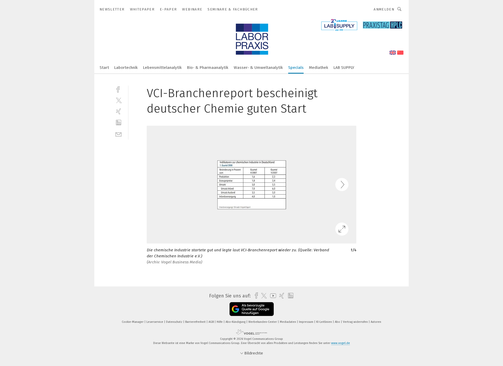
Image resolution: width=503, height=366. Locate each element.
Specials (296, 67)
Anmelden (384, 9)
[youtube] (271, 295)
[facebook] (118, 89)
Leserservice (155, 322)
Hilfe (220, 322)
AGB (212, 322)
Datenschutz (174, 322)
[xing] (118, 111)
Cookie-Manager (133, 322)
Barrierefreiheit (195, 322)
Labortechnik (126, 67)
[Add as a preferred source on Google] (251, 309)
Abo (338, 322)
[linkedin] (118, 122)
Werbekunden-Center (263, 322)
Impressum (306, 322)
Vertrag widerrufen (356, 322)
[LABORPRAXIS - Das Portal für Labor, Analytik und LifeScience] (104, 67)
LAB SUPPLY (343, 67)
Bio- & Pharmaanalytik (207, 67)
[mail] (118, 134)
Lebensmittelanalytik (162, 67)
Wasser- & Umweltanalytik (258, 67)
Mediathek (318, 67)
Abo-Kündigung (236, 322)
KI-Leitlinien (324, 322)
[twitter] (118, 100)
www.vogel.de (340, 343)
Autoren (376, 322)
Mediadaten (288, 322)
